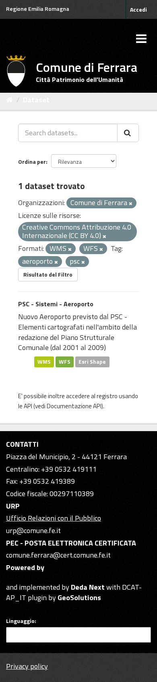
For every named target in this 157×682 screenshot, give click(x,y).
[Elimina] (130, 203)
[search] (128, 133)
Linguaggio (20, 621)
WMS (44, 362)
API (28, 406)
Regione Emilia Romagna (37, 8)
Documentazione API (74, 406)
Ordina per (32, 161)
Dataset (36, 99)
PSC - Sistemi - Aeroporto (55, 304)
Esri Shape (92, 362)
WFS (64, 362)
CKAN (19, 578)
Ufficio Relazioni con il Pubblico (53, 518)
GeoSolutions (79, 597)
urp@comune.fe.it (33, 530)
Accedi (138, 9)
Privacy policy (27, 666)
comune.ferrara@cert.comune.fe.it (58, 555)
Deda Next (88, 587)
